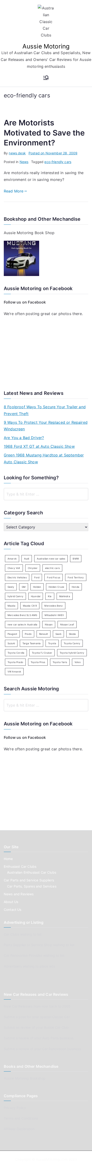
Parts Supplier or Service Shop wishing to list (39, 945)
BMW (76, 558)
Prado (28, 633)
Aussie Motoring (46, 46)
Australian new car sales (51, 558)
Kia (49, 596)
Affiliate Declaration (19, 1129)
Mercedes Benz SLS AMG (22, 615)
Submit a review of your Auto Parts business (38, 1038)
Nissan (49, 624)
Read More (13, 191)
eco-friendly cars (57, 162)
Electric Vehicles (17, 577)
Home (8, 859)
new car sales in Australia (22, 624)
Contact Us (12, 910)
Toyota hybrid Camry (72, 652)
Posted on (53, 153)
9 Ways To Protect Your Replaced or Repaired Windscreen (46, 426)
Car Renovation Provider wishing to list (34, 955)
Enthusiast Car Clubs (20, 866)
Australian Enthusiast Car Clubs (31, 872)
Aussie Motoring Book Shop (29, 232)
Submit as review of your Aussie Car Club (36, 1027)
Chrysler (33, 568)
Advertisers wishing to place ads (29, 966)
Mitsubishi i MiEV (54, 615)
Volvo (78, 662)
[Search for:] (46, 494)
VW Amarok (14, 671)
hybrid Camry (15, 596)
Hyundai (35, 596)
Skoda (72, 633)
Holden (37, 586)
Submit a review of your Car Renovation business (42, 1049)
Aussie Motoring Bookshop (25, 1078)
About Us (11, 902)
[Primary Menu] (46, 78)
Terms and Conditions (21, 1118)
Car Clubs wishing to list (23, 934)
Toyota (52, 643)
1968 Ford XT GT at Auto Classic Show (39, 446)
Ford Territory (76, 577)
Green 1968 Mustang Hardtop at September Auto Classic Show (44, 458)
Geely (11, 586)
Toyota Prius (38, 662)
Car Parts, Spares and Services (31, 886)
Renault (43, 633)
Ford (37, 577)
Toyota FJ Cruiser (42, 652)
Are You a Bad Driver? (24, 437)
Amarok (12, 558)
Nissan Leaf (67, 624)
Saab (58, 633)
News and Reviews (19, 894)
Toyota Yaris (60, 662)
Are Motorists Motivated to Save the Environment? (44, 132)
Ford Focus (53, 577)
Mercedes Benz (53, 605)
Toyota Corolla (16, 652)
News (24, 162)
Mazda (11, 605)
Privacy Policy (15, 1108)
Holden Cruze (56, 586)
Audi (26, 558)
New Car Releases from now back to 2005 (37, 1006)
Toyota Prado (15, 662)
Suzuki (11, 643)
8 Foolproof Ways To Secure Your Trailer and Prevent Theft (45, 410)
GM (23, 586)
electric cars (52, 568)
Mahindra (64, 596)
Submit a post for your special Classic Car (37, 1017)
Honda (75, 586)
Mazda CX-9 (30, 605)
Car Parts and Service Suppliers (29, 880)
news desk (17, 153)
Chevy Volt (14, 568)
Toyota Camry (72, 643)
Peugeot (12, 633)
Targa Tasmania (31, 643)
